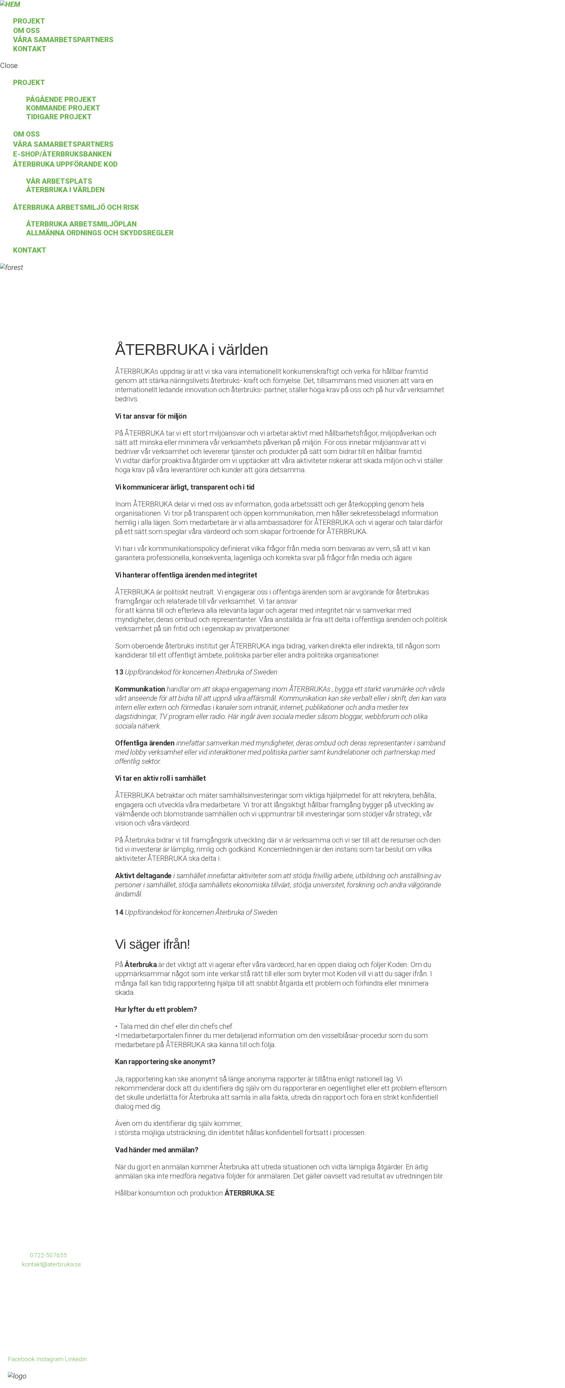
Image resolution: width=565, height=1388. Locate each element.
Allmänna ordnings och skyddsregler (100, 233)
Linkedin (75, 1359)
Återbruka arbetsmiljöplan (81, 224)
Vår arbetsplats (59, 181)
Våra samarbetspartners (63, 40)
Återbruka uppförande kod (65, 164)
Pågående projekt (61, 99)
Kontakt (29, 49)
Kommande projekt (63, 108)
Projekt (29, 21)
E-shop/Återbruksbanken (62, 154)
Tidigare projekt (59, 117)
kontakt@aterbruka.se (51, 1264)
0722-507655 (48, 1255)
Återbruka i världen (65, 190)
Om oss (26, 30)
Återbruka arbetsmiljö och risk (76, 207)
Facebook (21, 1359)
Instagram (50, 1359)
